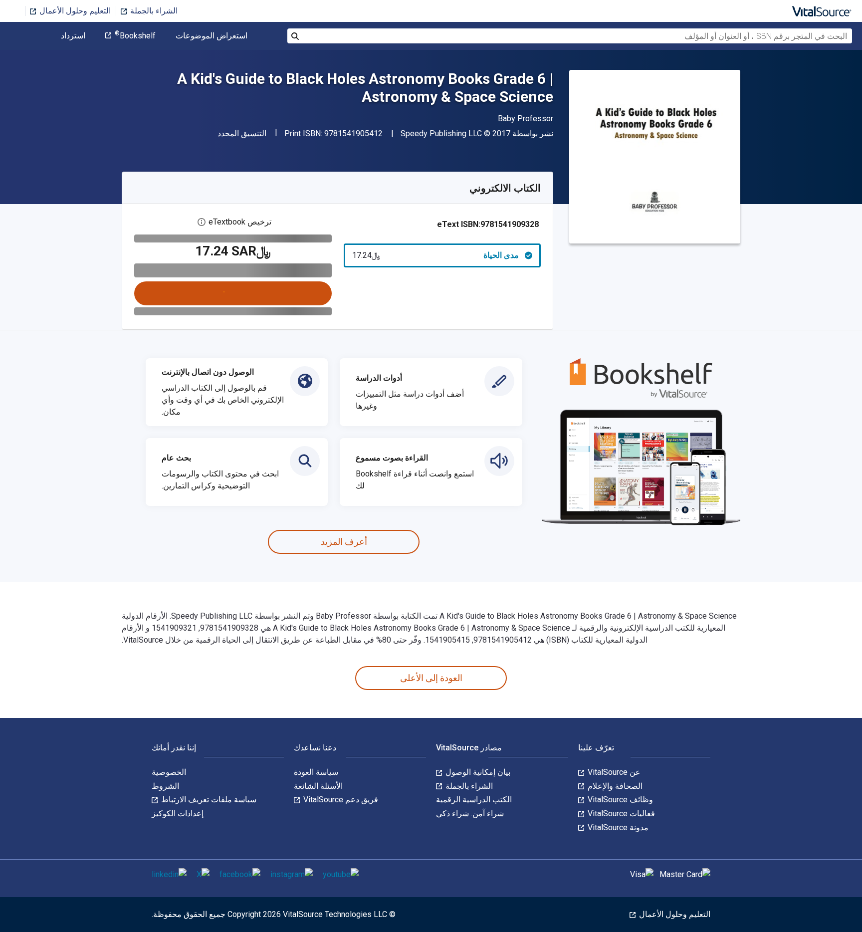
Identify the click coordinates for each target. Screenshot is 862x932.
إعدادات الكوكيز (178, 813)
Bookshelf (135, 36)
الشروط (165, 786)
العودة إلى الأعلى (431, 678)
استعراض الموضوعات (211, 36)
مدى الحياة (435, 255)
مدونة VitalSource (617, 827)
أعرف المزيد (344, 541)
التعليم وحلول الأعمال (74, 10)
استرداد (73, 36)
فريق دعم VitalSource (339, 799)
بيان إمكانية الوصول (476, 772)
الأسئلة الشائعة (318, 786)
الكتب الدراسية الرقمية (474, 799)
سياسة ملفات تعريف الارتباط (207, 799)
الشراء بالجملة (153, 10)
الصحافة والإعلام (614, 786)
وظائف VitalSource (619, 799)
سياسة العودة (316, 772)
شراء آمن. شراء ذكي (470, 813)
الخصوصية (169, 772)
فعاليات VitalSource (620, 813)
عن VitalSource (613, 772)
